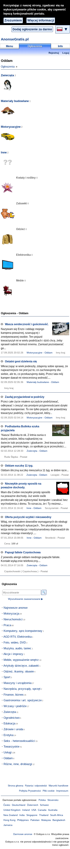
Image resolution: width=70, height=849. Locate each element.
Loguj (65, 53)
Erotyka (8, 735)
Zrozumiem (13, 20)
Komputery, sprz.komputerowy (23, 631)
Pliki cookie (49, 791)
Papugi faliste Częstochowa (23, 552)
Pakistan (35, 820)
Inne (4, 152)
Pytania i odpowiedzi (36, 785)
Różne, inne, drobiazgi (18, 764)
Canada (42, 810)
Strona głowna (15, 785)
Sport (7, 677)
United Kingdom (12, 810)
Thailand (43, 815)
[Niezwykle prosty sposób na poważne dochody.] (60, 488)
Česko (6, 805)
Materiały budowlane (15, 101)
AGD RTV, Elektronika (17, 636)
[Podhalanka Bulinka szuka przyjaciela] (60, 431)
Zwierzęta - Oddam (37, 451)
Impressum (62, 791)
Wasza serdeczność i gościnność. (27, 324)
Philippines (23, 820)
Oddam (8, 758)
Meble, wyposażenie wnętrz (21, 659)
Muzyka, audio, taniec (17, 648)
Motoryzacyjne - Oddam (39, 352)
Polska (42, 800)
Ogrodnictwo (12, 717)
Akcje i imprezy (13, 654)
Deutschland (18, 805)
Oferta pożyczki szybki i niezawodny (28, 517)
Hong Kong (9, 820)
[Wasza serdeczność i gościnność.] (60, 328)
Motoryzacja (11, 613)
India (22, 815)
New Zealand (10, 815)
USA (33, 810)
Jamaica (7, 825)
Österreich (32, 805)
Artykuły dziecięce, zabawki (21, 665)
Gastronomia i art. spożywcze (23, 700)
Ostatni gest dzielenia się (21, 361)
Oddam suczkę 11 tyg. (19, 465)
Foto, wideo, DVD (15, 642)
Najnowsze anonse (16, 607)
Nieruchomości (13, 619)
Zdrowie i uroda (13, 729)
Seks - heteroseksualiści (19, 741)
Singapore (31, 815)
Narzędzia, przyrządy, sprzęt (22, 688)
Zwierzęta (7, 75)
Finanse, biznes (14, 694)
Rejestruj (54, 53)
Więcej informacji (40, 20)
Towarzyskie (11, 746)
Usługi (8, 752)
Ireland (26, 810)
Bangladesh (58, 820)
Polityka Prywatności (30, 791)
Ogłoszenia (8, 66)
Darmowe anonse (22, 834)
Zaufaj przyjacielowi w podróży (24, 396)
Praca (7, 625)
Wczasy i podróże (15, 706)
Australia (52, 810)
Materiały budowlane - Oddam (43, 382)
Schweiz (44, 805)
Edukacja (9, 723)
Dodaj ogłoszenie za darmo (32, 29)
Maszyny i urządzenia (17, 683)
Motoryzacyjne (11, 126)
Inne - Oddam (34, 508)
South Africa (56, 815)
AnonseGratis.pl (15, 39)
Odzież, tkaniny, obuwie (19, 671)
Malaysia (46, 820)
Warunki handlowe (58, 785)
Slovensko (52, 800)
